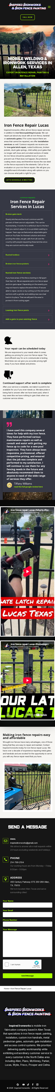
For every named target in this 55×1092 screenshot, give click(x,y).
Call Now (27, 17)
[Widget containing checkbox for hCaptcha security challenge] (22, 964)
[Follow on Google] (18, 1084)
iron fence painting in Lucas (28, 133)
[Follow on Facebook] (33, 1084)
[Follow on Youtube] (23, 1084)
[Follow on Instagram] (37, 1084)
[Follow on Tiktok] (28, 1084)
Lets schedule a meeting (19, 180)
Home (6, 988)
